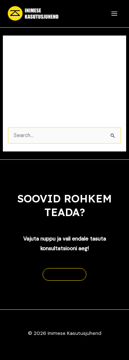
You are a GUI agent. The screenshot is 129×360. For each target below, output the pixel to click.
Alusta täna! (64, 274)
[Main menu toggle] (114, 13)
